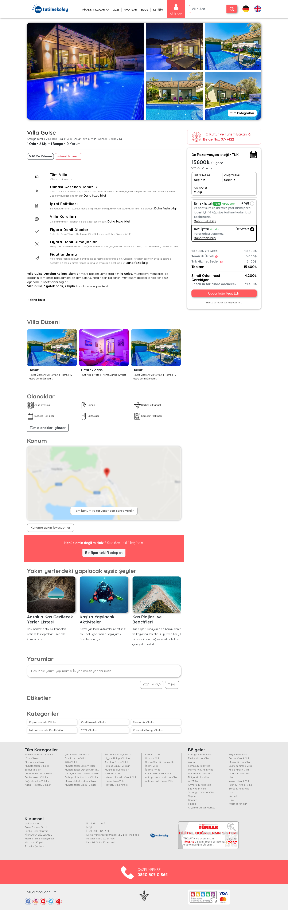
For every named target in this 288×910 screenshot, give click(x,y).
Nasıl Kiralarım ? (95, 823)
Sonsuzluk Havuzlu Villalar (40, 754)
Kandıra (192, 799)
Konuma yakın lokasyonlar (50, 527)
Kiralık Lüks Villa (114, 781)
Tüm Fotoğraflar (242, 113)
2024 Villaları (89, 730)
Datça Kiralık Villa (198, 777)
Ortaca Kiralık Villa (239, 773)
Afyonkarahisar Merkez (201, 807)
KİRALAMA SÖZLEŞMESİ (38, 834)
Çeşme (192, 796)
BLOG (144, 9)
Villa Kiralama (113, 773)
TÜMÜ (172, 685)
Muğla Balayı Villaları (117, 769)
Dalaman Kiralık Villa (200, 773)
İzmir (232, 792)
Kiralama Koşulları (35, 842)
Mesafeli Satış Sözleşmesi (39, 838)
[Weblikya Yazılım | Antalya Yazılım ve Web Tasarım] (144, 895)
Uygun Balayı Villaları (117, 758)
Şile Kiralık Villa (197, 788)
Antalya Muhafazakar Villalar (82, 773)
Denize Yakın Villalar (36, 777)
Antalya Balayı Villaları (118, 762)
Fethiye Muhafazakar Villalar (81, 777)
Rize (231, 799)
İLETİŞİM (158, 9)
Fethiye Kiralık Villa (199, 765)
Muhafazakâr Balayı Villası (80, 784)
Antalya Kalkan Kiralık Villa (161, 777)
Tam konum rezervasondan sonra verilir (104, 511)
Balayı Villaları (33, 769)
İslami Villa (151, 765)
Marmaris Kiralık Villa (200, 769)
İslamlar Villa (152, 769)
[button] (48, 428)
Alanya (192, 762)
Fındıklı (192, 803)
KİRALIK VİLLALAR (93, 9)
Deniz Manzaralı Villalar (38, 773)
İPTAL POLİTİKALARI (97, 830)
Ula (231, 777)
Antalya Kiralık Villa (199, 754)
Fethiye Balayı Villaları (118, 765)
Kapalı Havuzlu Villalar (43, 722)
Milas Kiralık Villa (239, 769)
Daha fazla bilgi (95, 195)
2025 (116, 9)
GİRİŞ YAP (176, 13)
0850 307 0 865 (152, 874)
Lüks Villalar (32, 758)
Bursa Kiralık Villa (239, 788)
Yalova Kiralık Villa (239, 781)
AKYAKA (193, 781)
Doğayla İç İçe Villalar (37, 781)
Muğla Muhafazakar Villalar (81, 781)
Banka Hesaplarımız (36, 830)
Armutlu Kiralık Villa (199, 784)
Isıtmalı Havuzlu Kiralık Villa (46, 730)
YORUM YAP (152, 685)
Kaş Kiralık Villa (238, 754)
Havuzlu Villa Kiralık (116, 784)
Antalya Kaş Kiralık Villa (159, 781)
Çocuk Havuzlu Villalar (78, 754)
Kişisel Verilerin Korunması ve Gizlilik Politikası (112, 834)
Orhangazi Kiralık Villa (201, 792)
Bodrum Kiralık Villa (240, 765)
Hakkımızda (32, 823)
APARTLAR (130, 9)
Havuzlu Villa (152, 758)
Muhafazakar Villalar (37, 765)
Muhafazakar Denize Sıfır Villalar (84, 769)
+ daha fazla (36, 300)
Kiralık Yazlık (152, 754)
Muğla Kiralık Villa (239, 762)
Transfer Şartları (34, 846)
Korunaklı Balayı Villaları (148, 730)
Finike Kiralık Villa (198, 758)
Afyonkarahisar (238, 803)
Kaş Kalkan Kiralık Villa (158, 773)
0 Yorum (73, 144)
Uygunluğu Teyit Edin (224, 293)
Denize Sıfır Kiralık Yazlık (159, 762)
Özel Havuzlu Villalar (93, 722)
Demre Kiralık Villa (239, 758)
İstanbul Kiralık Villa (240, 784)
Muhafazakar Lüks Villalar (80, 765)
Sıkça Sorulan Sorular (37, 827)
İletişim (90, 827)
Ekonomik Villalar (144, 722)
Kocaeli (233, 796)
